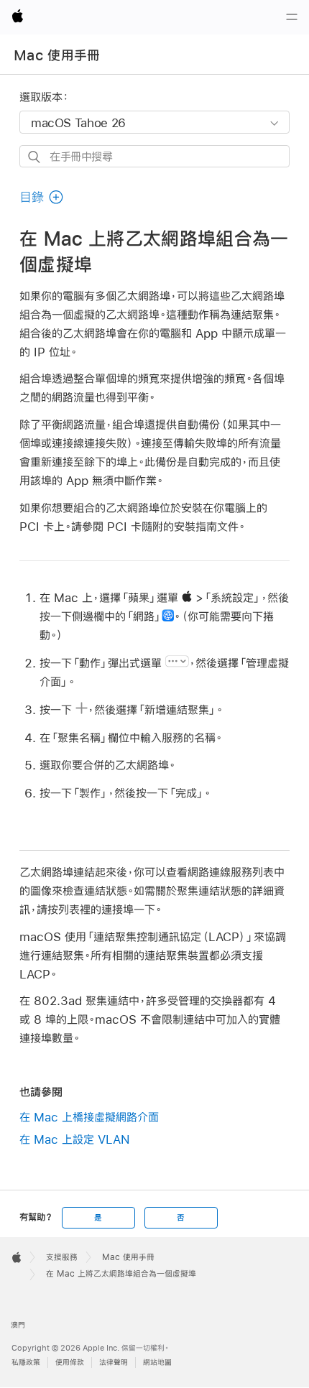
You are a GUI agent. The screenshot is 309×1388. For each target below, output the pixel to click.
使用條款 (69, 1362)
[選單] (292, 17)
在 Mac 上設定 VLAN (74, 1139)
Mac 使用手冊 (57, 55)
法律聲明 (113, 1362)
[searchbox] (154, 156)
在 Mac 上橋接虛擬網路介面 (89, 1117)
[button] (41, 197)
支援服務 (62, 1257)
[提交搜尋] (34, 157)
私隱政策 (25, 1362)
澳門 (18, 1325)
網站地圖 (157, 1362)
